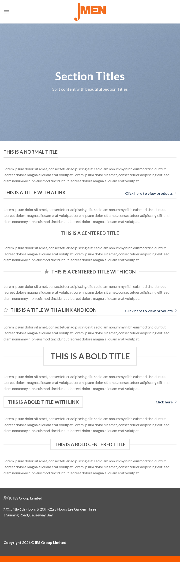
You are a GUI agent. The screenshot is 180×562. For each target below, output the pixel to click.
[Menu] (6, 11)
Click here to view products (149, 193)
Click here (164, 402)
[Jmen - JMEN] (90, 12)
